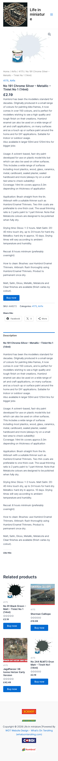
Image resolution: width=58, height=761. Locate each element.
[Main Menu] (51, 14)
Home (6, 71)
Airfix (14, 71)
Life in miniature (37, 14)
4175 (21, 71)
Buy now (11, 297)
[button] (49, 34)
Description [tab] (10, 335)
